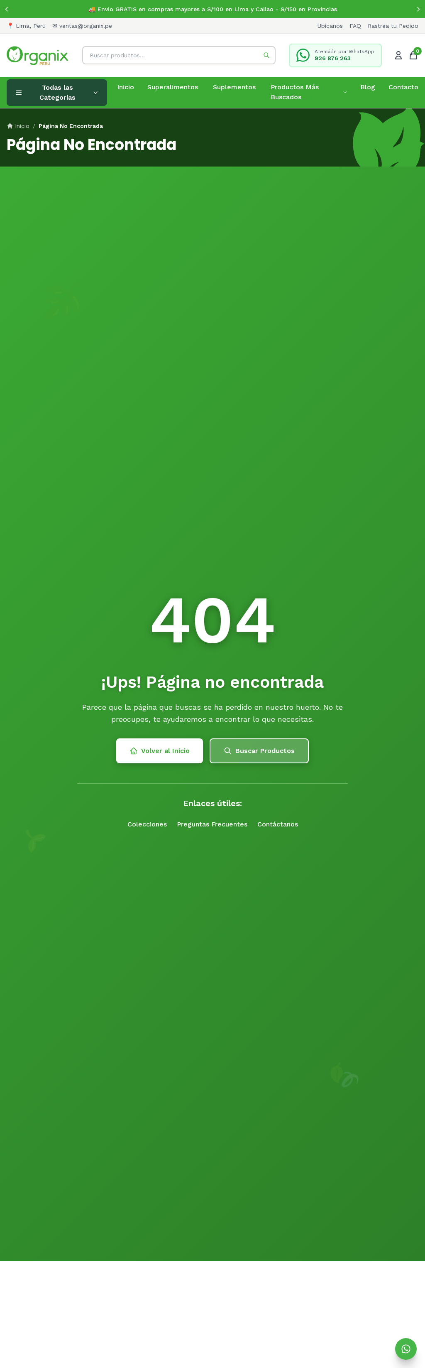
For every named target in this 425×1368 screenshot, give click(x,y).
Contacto (403, 87)
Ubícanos (330, 25)
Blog (367, 87)
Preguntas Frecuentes (212, 824)
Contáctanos (277, 824)
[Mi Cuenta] (398, 55)
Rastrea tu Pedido (393, 25)
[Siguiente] (418, 9)
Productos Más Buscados (295, 92)
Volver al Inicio (165, 751)
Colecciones (147, 824)
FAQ (355, 25)
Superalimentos (172, 87)
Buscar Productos (265, 751)
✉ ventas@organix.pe (82, 25)
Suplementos (234, 87)
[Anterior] (6, 9)
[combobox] (179, 55)
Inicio (125, 87)
